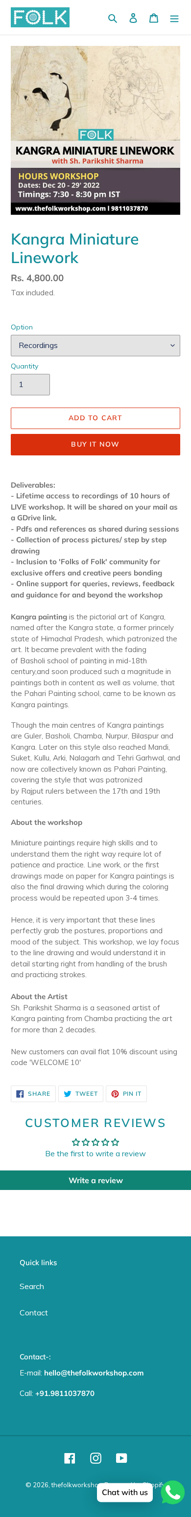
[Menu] (174, 17)
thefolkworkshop (76, 1485)
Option (22, 327)
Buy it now (95, 444)
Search (32, 1286)
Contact (34, 1312)
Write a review (96, 1180)
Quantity (24, 366)
